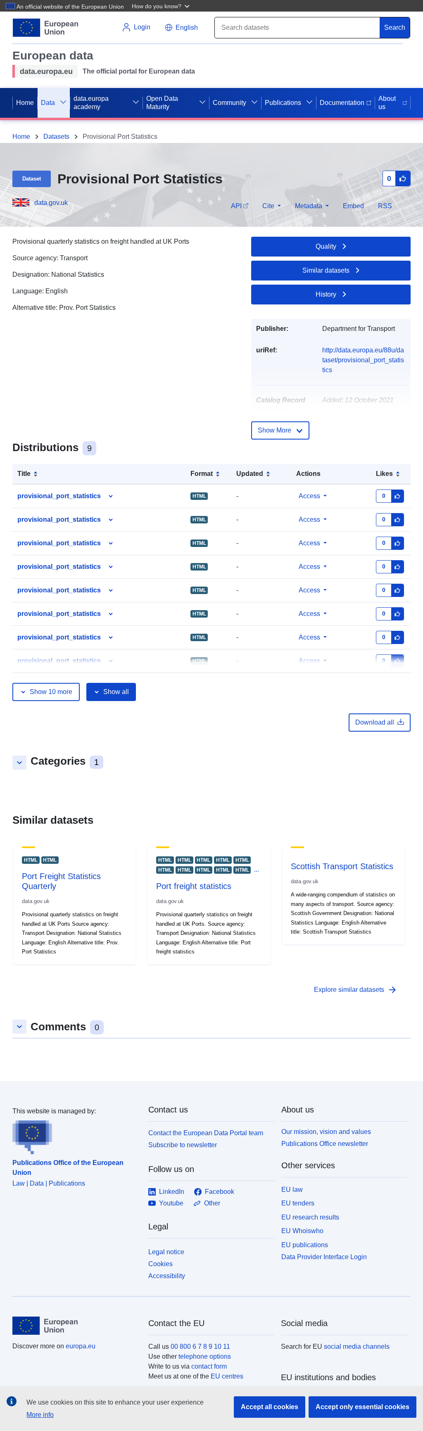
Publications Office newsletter (324, 1143)
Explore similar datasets (355, 990)
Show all (116, 691)
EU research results (310, 1217)
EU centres (227, 1376)
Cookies (160, 1263)
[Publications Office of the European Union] (75, 1135)
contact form (209, 1366)
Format (201, 473)
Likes (384, 473)
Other (212, 1203)
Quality (326, 246)
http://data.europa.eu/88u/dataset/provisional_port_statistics (363, 360)
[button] (161, 6)
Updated (249, 473)
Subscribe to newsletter (182, 1144)
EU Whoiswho (302, 1230)
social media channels (357, 1346)
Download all (374, 722)
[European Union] (75, 1326)
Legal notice (166, 1251)
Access (309, 495)
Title (24, 473)
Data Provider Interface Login (324, 1256)
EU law (292, 1189)
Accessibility (166, 1275)
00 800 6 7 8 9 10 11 (200, 1346)
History (326, 294)
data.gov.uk (51, 202)
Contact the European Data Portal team (205, 1132)
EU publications (304, 1244)
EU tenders (297, 1203)
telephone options (204, 1356)
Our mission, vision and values (326, 1131)
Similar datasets (325, 270)
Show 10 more (51, 691)
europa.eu (80, 1346)
